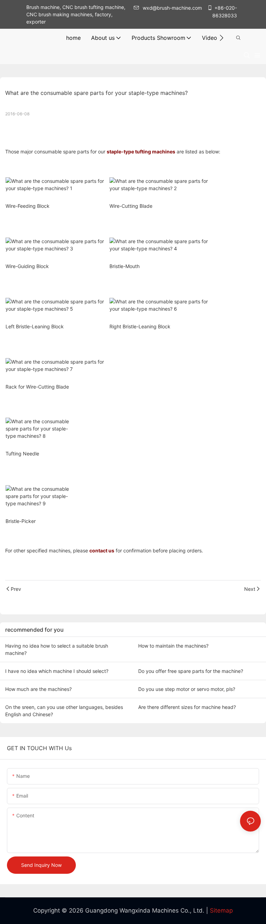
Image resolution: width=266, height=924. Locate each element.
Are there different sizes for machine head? (187, 707)
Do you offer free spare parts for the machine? (190, 671)
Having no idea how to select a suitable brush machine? (56, 649)
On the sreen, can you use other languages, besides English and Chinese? (64, 710)
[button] (221, 38)
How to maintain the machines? (173, 646)
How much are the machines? (38, 689)
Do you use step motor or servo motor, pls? (186, 689)
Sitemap (221, 910)
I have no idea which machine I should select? (56, 671)
